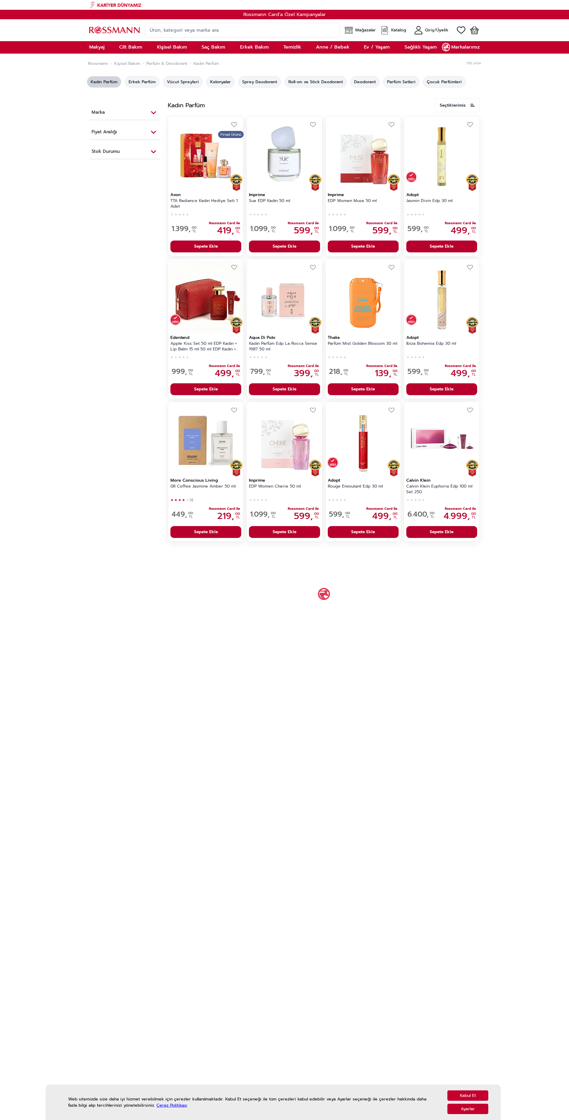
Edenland (179, 337)
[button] (472, 30)
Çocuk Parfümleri (444, 82)
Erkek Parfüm (142, 82)
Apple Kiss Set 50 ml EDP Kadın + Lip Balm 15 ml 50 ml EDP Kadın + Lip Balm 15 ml (203, 346)
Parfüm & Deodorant (166, 64)
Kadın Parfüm (104, 82)
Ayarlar (468, 1109)
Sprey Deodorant (259, 82)
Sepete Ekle (206, 246)
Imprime (257, 195)
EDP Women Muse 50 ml (352, 201)
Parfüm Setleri (401, 82)
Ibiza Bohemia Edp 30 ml (431, 344)
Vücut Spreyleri (183, 82)
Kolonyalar (220, 82)
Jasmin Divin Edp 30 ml (429, 201)
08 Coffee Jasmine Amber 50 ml (203, 486)
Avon (175, 195)
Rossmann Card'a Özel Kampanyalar (284, 14)
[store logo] (114, 30)
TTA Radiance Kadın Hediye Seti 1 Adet (204, 203)
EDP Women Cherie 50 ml (275, 486)
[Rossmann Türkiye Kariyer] (284, 5)
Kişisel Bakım (127, 64)
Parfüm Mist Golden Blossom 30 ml (362, 344)
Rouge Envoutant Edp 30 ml (355, 486)
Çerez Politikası (171, 1105)
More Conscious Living (194, 480)
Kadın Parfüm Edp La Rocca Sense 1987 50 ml (283, 346)
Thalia (334, 337)
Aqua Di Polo (262, 337)
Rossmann (98, 64)
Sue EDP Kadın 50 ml (269, 201)
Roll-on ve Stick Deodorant (315, 82)
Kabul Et (468, 1095)
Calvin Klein (418, 480)
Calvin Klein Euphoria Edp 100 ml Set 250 (439, 489)
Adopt (412, 195)
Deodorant (365, 82)
